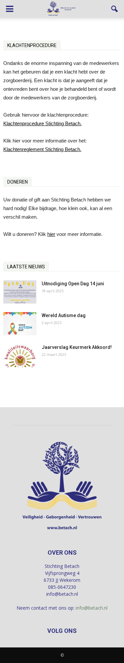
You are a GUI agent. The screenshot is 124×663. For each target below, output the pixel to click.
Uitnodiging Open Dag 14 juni (73, 283)
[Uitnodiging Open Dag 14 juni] (19, 292)
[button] (114, 9)
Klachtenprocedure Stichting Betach (41, 123)
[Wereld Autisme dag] (19, 323)
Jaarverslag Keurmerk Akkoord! (77, 347)
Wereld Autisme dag (64, 315)
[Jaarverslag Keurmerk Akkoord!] (19, 355)
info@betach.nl (91, 608)
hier (51, 234)
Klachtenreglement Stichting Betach (41, 149)
